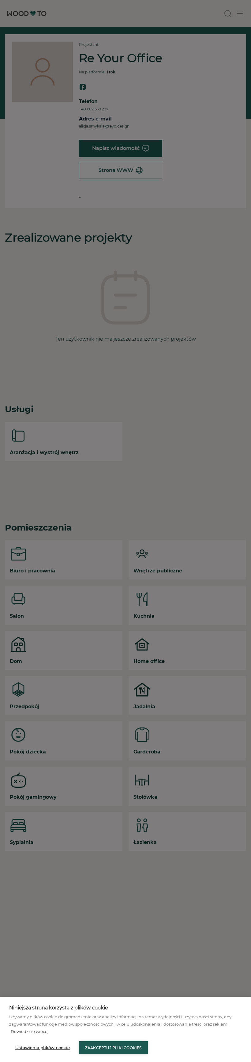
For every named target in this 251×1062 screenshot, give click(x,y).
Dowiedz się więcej (30, 1031)
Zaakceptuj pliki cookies (113, 1047)
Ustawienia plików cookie (42, 1047)
